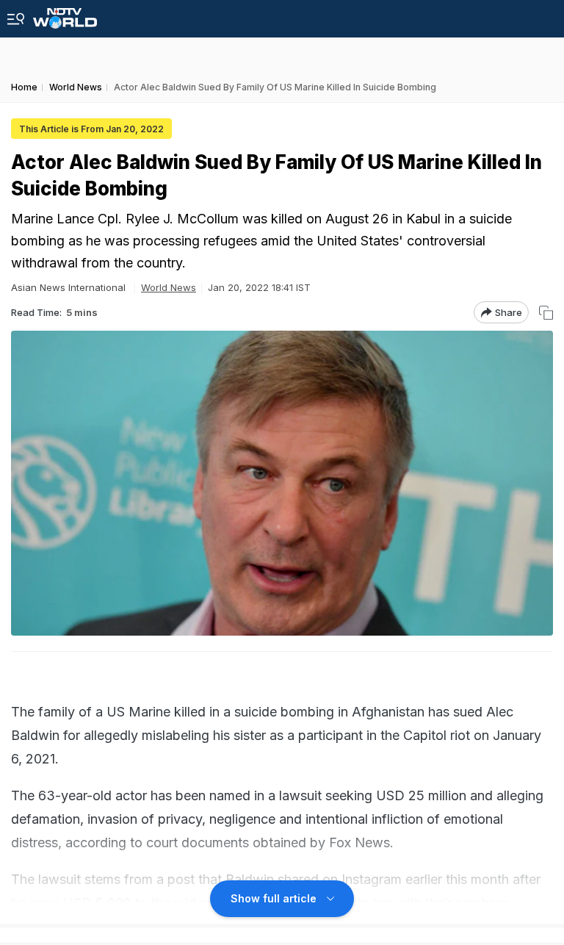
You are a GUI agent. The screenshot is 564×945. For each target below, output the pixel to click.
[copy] (546, 313)
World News (168, 287)
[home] (65, 14)
